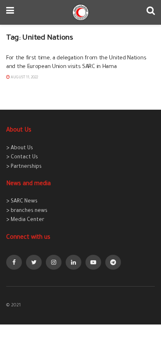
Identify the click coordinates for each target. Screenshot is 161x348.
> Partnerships (24, 167)
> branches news (26, 211)
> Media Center (25, 220)
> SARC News (22, 202)
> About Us (19, 148)
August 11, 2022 (24, 78)
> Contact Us (22, 157)
